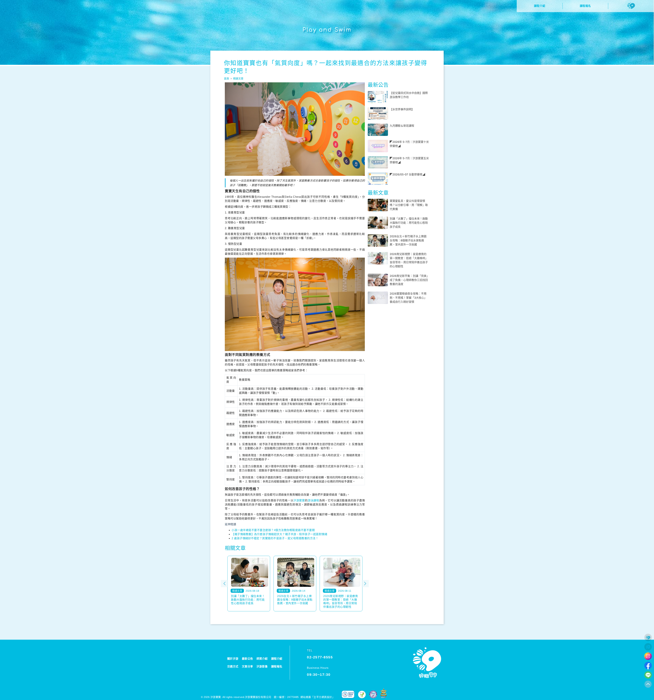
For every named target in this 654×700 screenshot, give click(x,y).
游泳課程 (313, 500)
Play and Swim (327, 30)
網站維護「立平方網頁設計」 (317, 697)
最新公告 (247, 658)
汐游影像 (262, 666)
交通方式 (232, 666)
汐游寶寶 (299, 500)
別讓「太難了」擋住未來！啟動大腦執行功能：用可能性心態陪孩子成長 (409, 222)
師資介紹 (262, 658)
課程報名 (276, 666)
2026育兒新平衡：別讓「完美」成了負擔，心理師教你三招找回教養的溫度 (409, 280)
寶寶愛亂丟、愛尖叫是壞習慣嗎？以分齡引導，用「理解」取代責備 (409, 205)
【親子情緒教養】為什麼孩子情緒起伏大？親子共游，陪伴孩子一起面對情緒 (279, 534)
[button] (224, 583)
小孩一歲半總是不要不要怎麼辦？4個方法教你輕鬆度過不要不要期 (273, 530)
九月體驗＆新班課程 (402, 125)
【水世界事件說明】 (402, 109)
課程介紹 (276, 658)
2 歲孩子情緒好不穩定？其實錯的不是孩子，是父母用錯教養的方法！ (275, 538)
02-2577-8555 (320, 657)
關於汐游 (232, 658)
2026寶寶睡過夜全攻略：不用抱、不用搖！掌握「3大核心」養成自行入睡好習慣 (408, 297)
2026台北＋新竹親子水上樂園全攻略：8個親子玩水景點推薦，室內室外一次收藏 (408, 240)
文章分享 (247, 666)
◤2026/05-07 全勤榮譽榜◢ (407, 174)
